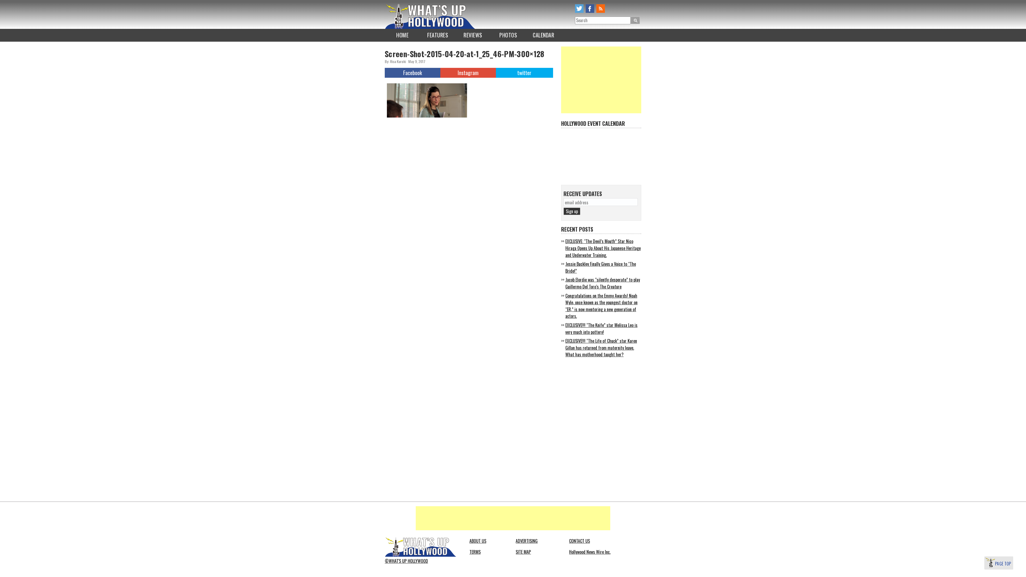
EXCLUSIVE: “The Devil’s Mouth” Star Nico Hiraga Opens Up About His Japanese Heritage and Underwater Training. (603, 248)
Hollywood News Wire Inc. (590, 552)
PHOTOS (508, 35)
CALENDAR (543, 35)
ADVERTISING (527, 541)
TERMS (475, 552)
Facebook (412, 73)
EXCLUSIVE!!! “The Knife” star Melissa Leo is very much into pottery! (601, 328)
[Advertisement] (601, 79)
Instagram (468, 73)
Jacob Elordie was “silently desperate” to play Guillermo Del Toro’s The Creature (602, 283)
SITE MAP (523, 552)
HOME (402, 35)
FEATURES (437, 35)
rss (600, 8)
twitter (579, 8)
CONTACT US (579, 541)
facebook (590, 8)
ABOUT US (477, 541)
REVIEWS (473, 35)
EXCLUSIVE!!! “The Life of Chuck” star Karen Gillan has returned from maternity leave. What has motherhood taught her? (601, 348)
